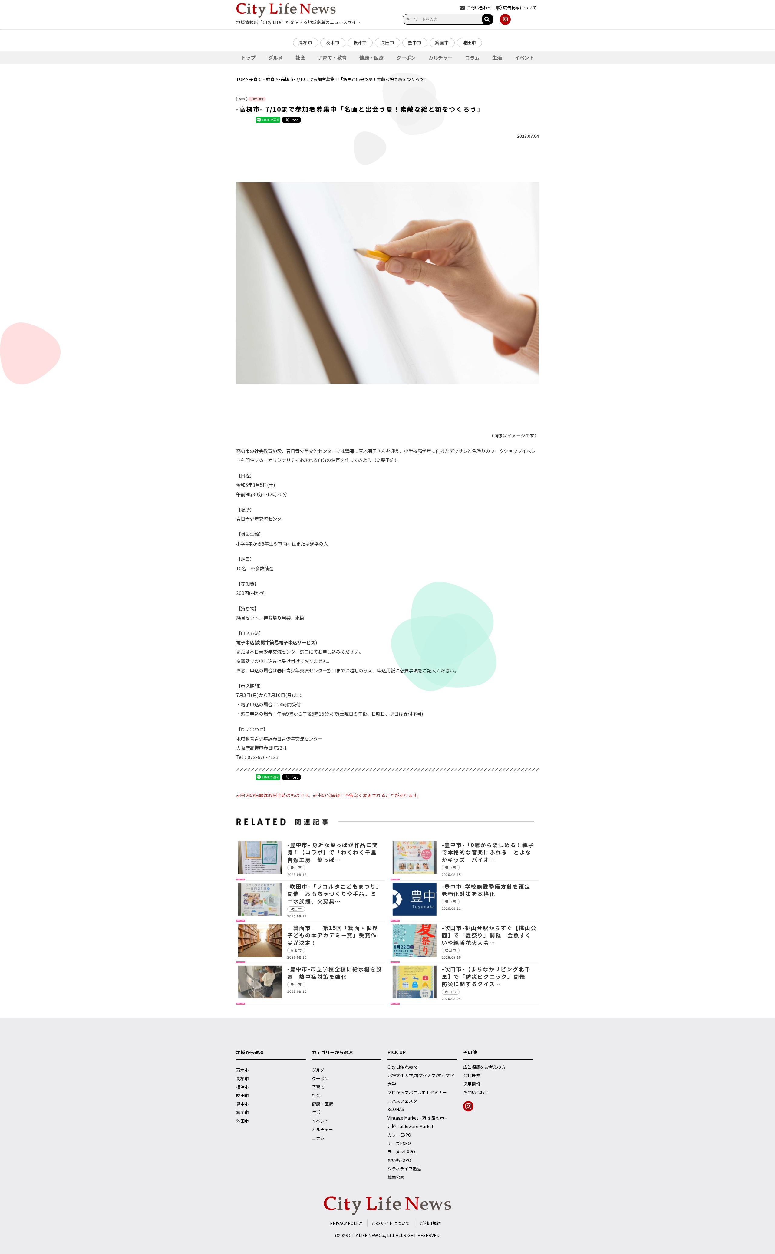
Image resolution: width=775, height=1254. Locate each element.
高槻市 (305, 42)
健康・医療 (371, 57)
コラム (472, 57)
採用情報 (471, 1084)
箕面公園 (396, 1177)
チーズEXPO (399, 1143)
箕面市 (442, 42)
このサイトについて (391, 1223)
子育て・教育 (332, 57)
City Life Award (402, 1067)
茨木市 (333, 42)
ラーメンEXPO (401, 1152)
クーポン (406, 57)
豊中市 (415, 42)
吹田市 (387, 42)
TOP (240, 79)
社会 (300, 57)
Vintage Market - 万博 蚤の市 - (417, 1118)
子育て (318, 1087)
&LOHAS (396, 1109)
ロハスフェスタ (402, 1101)
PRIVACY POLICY (346, 1223)
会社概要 (471, 1075)
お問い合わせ (476, 1092)
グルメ (275, 57)
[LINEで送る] (268, 120)
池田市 (470, 42)
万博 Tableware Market (411, 1126)
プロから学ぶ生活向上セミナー (417, 1092)
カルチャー (440, 57)
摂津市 (360, 42)
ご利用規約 (430, 1223)
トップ (248, 57)
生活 (497, 57)
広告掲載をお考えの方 (484, 1067)
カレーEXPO (399, 1135)
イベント (524, 57)
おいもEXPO (399, 1160)
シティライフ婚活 (404, 1169)
